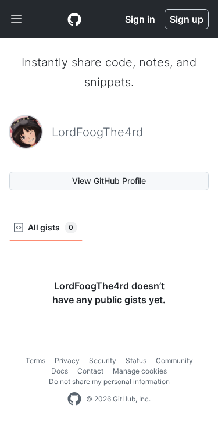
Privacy (67, 360)
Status (136, 360)
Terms (35, 360)
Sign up (186, 19)
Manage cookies (140, 371)
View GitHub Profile (109, 181)
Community (174, 360)
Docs (59, 371)
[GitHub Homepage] (74, 399)
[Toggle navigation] (16, 19)
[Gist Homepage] (74, 19)
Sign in (140, 19)
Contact (90, 371)
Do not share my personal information (109, 381)
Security (102, 360)
